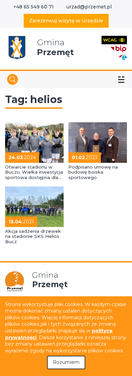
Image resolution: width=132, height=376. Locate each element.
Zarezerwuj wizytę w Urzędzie (66, 21)
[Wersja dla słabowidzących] (114, 39)
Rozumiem (66, 362)
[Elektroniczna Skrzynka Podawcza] (122, 57)
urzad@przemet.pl (89, 7)
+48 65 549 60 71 (33, 7)
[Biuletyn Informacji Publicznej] (118, 48)
